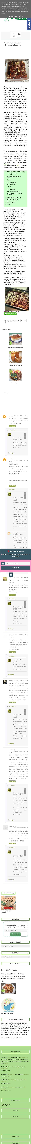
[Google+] (5, 322)
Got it (21, 16)
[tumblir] (25, 320)
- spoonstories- (13, 826)
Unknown (11, 416)
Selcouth (11, 680)
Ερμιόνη (11, 635)
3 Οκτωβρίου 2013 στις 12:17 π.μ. (18, 661)
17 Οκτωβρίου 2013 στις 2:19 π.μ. (18, 857)
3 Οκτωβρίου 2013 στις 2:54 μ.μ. (21, 680)
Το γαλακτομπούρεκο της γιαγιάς (15, 347)
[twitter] (21, 320)
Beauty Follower (13, 459)
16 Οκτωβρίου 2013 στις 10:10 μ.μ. (20, 827)
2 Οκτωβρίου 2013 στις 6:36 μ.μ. (18, 499)
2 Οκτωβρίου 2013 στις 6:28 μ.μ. (21, 460)
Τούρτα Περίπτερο (15, 383)
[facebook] (18, 320)
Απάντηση (12, 426)
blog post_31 (24, 1057)
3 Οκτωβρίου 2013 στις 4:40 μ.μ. (18, 716)
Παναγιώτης (11, 1067)
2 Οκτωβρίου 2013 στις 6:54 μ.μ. (18, 609)
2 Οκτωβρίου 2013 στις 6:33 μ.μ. (18, 440)
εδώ (18, 165)
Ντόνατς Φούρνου (9, 970)
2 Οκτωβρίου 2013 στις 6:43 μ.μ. (21, 577)
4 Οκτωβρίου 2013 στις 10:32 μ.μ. (18, 795)
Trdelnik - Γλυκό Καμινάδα (15, 365)
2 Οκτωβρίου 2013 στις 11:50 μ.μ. (21, 634)
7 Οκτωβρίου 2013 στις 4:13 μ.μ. (18, 535)
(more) (6, 1063)
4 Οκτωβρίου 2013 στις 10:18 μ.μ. (21, 751)
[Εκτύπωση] (10, 313)
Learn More (13, 16)
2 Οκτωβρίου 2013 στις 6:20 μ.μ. (21, 415)
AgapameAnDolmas (18, 438)
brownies (26, 1074)
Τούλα (9, 1057)
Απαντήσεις (12, 430)
